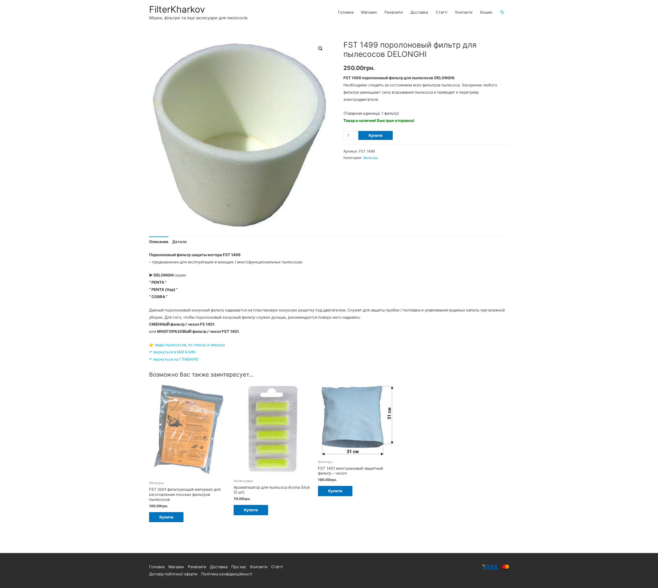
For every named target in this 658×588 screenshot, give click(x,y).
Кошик (486, 12)
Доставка (419, 12)
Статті (441, 12)
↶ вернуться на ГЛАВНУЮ (173, 359)
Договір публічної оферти (173, 574)
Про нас (238, 566)
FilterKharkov (177, 9)
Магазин (369, 12)
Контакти (463, 12)
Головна (345, 12)
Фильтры (370, 158)
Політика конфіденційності (226, 574)
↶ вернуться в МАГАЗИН (172, 352)
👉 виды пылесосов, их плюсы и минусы (187, 344)
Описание (158, 241)
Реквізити (394, 12)
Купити (375, 135)
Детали (179, 241)
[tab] (158, 241)
